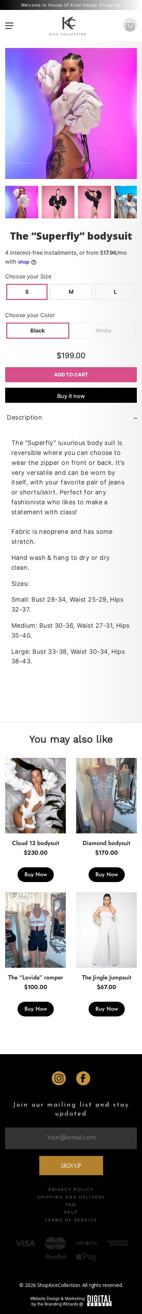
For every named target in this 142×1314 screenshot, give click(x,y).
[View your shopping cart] (130, 25)
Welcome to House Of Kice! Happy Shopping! (71, 5)
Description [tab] (24, 417)
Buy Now (35, 874)
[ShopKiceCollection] (68, 25)
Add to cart (71, 374)
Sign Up (71, 1165)
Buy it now (71, 396)
